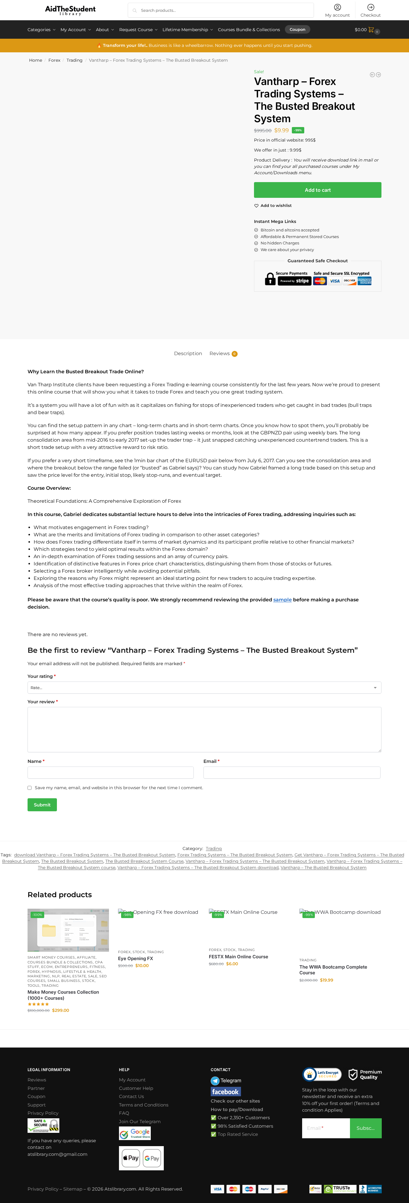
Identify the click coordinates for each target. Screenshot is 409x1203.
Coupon (36, 1096)
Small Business (64, 981)
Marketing (39, 976)
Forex (54, 60)
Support (37, 1105)
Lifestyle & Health (82, 971)
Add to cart (318, 190)
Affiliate (86, 957)
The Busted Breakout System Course (144, 861)
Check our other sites (235, 1101)
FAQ (124, 1113)
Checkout (371, 15)
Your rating (42, 676)
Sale (92, 976)
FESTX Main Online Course (238, 956)
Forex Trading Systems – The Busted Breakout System (234, 855)
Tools (34, 985)
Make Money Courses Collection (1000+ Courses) (63, 995)
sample (282, 600)
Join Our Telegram (140, 1121)
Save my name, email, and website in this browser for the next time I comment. (119, 787)
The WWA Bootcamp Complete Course (333, 970)
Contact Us (131, 1096)
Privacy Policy (43, 1113)
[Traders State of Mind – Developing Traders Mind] (372, 75)
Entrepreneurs (71, 967)
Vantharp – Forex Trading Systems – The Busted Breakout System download (198, 867)
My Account (132, 1080)
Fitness (97, 967)
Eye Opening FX (135, 958)
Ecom (47, 967)
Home (35, 60)
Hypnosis (51, 971)
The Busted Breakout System (72, 861)
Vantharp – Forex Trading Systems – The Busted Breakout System (255, 861)
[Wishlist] (99, 917)
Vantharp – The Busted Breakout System (324, 867)
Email (211, 761)
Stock (88, 981)
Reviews (37, 1080)
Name (36, 761)
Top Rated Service (238, 1134)
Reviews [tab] (222, 353)
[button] (368, 30)
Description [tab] (188, 353)
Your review (43, 701)
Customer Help (136, 1088)
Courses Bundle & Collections (60, 962)
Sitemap (72, 1189)
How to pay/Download (237, 1109)
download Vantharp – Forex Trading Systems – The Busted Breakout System (94, 855)
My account (337, 15)
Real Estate (74, 976)
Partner (36, 1088)
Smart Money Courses (51, 957)
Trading (75, 60)
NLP (56, 976)
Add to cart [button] (68, 1023)
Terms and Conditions (143, 1105)
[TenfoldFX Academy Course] (378, 75)
